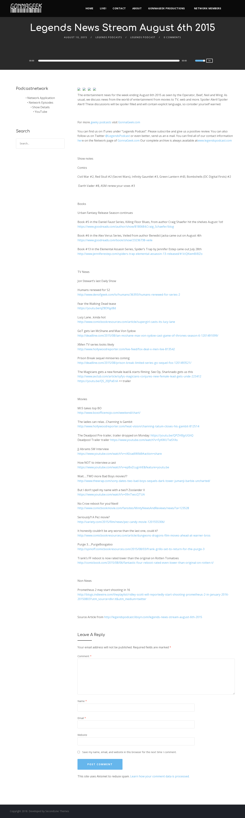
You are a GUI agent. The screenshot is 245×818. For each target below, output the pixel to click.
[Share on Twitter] (85, 90)
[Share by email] (95, 90)
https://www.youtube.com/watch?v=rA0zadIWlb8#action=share (119, 454)
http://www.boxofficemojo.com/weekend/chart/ (108, 413)
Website (82, 735)
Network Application (41, 98)
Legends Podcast (142, 37)
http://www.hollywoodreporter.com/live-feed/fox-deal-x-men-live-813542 (126, 349)
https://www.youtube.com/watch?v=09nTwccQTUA (111, 494)
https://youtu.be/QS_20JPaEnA (97, 381)
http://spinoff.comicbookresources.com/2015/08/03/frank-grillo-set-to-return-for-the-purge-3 (140, 549)
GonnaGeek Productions (166, 8)
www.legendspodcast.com (214, 140)
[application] (109, 60)
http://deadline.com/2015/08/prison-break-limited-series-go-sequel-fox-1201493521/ (134, 363)
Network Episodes (41, 103)
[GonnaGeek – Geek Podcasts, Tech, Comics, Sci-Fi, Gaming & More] (27, 6)
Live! (103, 8)
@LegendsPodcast (117, 136)
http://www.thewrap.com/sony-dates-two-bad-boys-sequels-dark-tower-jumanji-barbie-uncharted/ (143, 481)
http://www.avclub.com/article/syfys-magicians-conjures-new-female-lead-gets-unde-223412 (139, 376)
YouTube (41, 112)
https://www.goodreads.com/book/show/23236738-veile (114, 240)
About (137, 8)
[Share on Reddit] (90, 90)
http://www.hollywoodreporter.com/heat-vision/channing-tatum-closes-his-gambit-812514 (138, 426)
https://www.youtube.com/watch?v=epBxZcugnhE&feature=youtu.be (123, 467)
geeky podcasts (101, 122)
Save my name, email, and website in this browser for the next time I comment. (129, 752)
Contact (119, 8)
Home (89, 8)
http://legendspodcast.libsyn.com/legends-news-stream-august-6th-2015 (153, 617)
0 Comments (172, 37)
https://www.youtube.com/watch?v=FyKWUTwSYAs (144, 440)
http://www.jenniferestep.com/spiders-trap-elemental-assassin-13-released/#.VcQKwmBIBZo (139, 254)
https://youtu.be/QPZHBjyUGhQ (171, 435)
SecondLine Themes (57, 811)
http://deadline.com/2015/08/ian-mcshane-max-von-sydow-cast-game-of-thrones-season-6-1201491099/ (147, 336)
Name (82, 701)
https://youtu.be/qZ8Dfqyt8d (96, 308)
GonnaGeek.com (129, 122)
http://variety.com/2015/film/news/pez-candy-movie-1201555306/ (121, 522)
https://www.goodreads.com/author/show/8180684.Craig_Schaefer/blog (125, 227)
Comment (84, 656)
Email (81, 718)
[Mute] (192, 61)
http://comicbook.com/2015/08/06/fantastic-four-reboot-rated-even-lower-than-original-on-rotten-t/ (145, 563)
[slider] (200, 63)
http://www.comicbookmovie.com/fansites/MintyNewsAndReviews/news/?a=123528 (133, 508)
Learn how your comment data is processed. (159, 776)
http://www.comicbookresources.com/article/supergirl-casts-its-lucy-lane (126, 322)
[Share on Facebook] (79, 90)
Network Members (207, 8)
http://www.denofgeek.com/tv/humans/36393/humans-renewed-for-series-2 (128, 295)
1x (209, 61)
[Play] (18, 60)
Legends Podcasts (109, 37)
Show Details (41, 107)
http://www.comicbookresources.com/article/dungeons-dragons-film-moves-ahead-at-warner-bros (143, 535)
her (79, 140)
